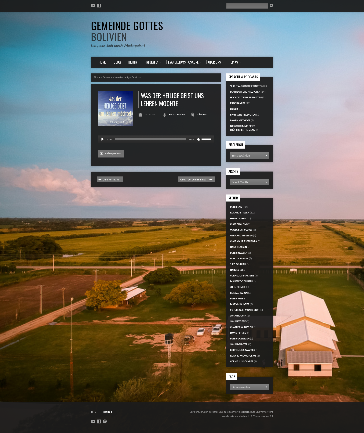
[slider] (207, 138)
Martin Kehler (239, 258)
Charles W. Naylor (241, 327)
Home (97, 77)
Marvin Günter (239, 304)
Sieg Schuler (238, 264)
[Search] (271, 6)
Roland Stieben (177, 114)
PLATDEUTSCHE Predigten (245, 92)
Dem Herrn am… (111, 179)
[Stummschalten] (198, 139)
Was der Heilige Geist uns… (129, 77)
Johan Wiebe (238, 321)
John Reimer (238, 287)
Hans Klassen (238, 247)
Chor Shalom (238, 224)
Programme (237, 103)
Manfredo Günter (241, 281)
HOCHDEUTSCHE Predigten (246, 97)
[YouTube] (93, 5)
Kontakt (108, 412)
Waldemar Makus (241, 230)
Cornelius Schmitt (241, 361)
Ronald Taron (239, 293)
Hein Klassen (238, 218)
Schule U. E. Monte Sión (244, 310)
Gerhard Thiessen (241, 235)
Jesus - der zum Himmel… (194, 179)
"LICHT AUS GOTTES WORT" (245, 86)
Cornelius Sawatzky (242, 350)
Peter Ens (236, 207)
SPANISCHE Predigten (243, 114)
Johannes (202, 114)
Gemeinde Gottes (127, 31)
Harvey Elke (237, 270)
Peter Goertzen (239, 338)
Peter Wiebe (237, 298)
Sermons (107, 77)
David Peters (238, 333)
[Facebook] (99, 5)
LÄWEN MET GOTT (240, 120)
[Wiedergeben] (102, 139)
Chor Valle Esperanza (243, 241)
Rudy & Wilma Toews (243, 355)
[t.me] (105, 421)
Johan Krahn (238, 315)
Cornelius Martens (242, 275)
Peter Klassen (238, 253)
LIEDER (234, 109)
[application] (156, 139)
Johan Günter (239, 344)
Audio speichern (112, 153)
